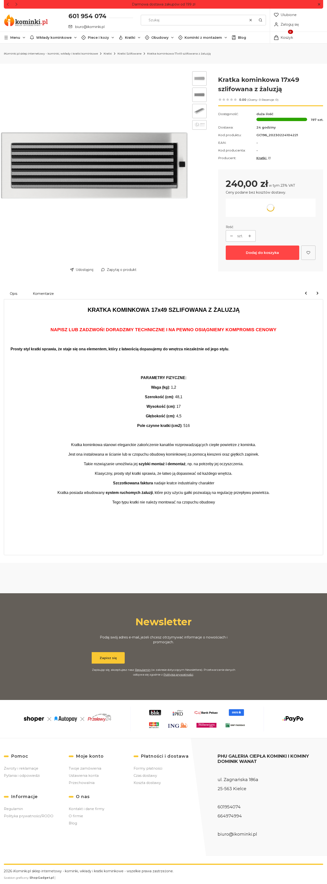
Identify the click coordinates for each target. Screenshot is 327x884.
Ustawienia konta (84, 775)
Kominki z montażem (203, 37)
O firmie (76, 816)
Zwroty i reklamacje (21, 768)
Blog (242, 37)
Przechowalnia (82, 783)
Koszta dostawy (147, 783)
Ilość (229, 227)
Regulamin (143, 669)
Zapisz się (108, 658)
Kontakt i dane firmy (86, 809)
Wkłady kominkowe (54, 37)
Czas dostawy (145, 775)
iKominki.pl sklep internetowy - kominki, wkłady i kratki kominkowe (51, 53)
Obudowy (160, 37)
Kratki (130, 37)
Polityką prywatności (178, 674)
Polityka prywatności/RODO (28, 816)
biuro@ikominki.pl (90, 27)
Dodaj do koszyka (262, 252)
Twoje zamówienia (85, 768)
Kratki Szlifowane (129, 53)
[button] (319, 4)
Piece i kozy (98, 37)
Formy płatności (148, 768)
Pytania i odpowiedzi (22, 775)
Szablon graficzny (29, 877)
